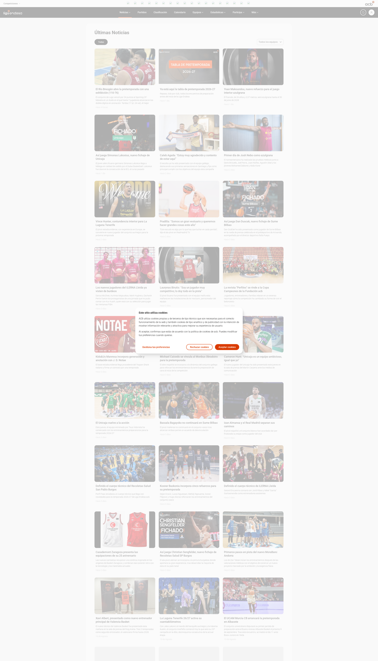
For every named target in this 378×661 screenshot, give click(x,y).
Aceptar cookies (227, 347)
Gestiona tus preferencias (156, 347)
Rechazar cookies (199, 347)
